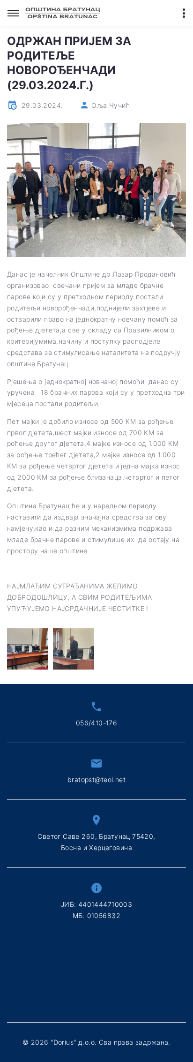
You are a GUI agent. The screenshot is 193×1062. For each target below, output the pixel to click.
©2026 (96, 1042)
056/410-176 (97, 723)
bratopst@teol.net (96, 779)
